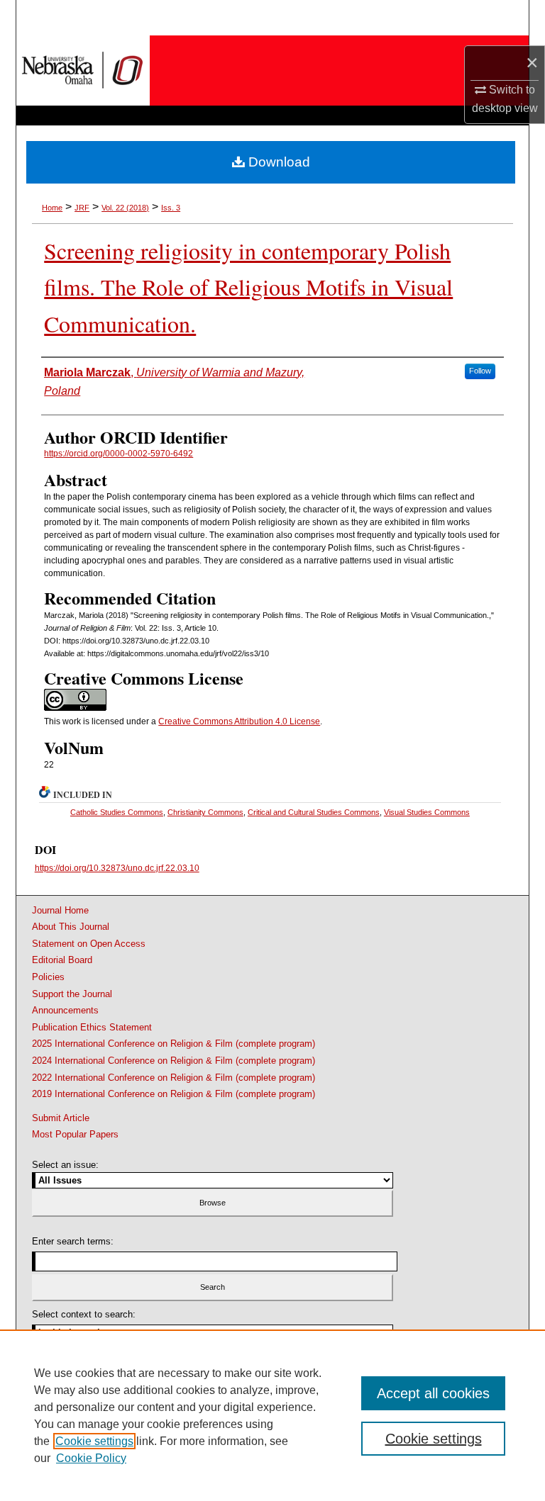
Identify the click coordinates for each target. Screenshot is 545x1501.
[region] (272, 1415)
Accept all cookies (433, 1393)
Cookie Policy (91, 1458)
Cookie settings (94, 1441)
